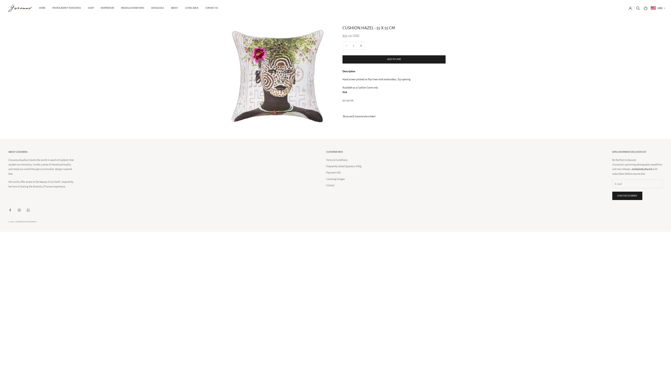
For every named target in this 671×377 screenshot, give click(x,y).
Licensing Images (335, 179)
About (174, 8)
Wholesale (157, 8)
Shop (91, 8)
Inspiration (107, 8)
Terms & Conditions (337, 160)
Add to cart (394, 59)
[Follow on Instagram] (19, 210)
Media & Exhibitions (132, 8)
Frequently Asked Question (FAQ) (344, 166)
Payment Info (333, 172)
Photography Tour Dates (66, 8)
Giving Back (192, 8)
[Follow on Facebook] (10, 210)
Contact (330, 185)
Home (42, 8)
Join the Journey (627, 195)
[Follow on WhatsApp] (28, 210)
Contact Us (211, 8)
